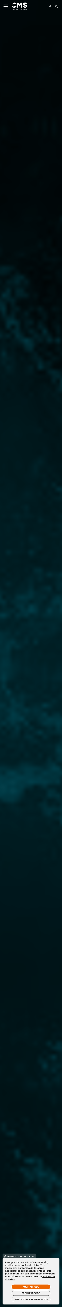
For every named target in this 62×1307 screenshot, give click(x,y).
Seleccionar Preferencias (31, 1299)
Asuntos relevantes (20, 1256)
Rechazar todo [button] (31, 1293)
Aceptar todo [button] (31, 1286)
